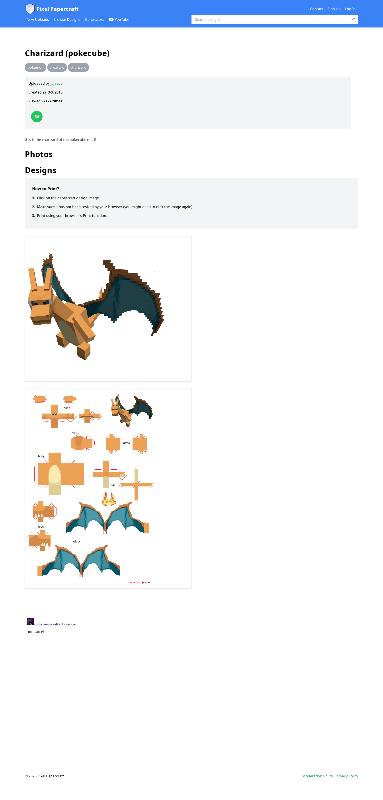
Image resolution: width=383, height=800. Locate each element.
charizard (78, 67)
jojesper (57, 83)
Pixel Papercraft (57, 8)
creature (57, 67)
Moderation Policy (317, 776)
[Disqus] (191, 672)
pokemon (35, 67)
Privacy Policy (347, 776)
